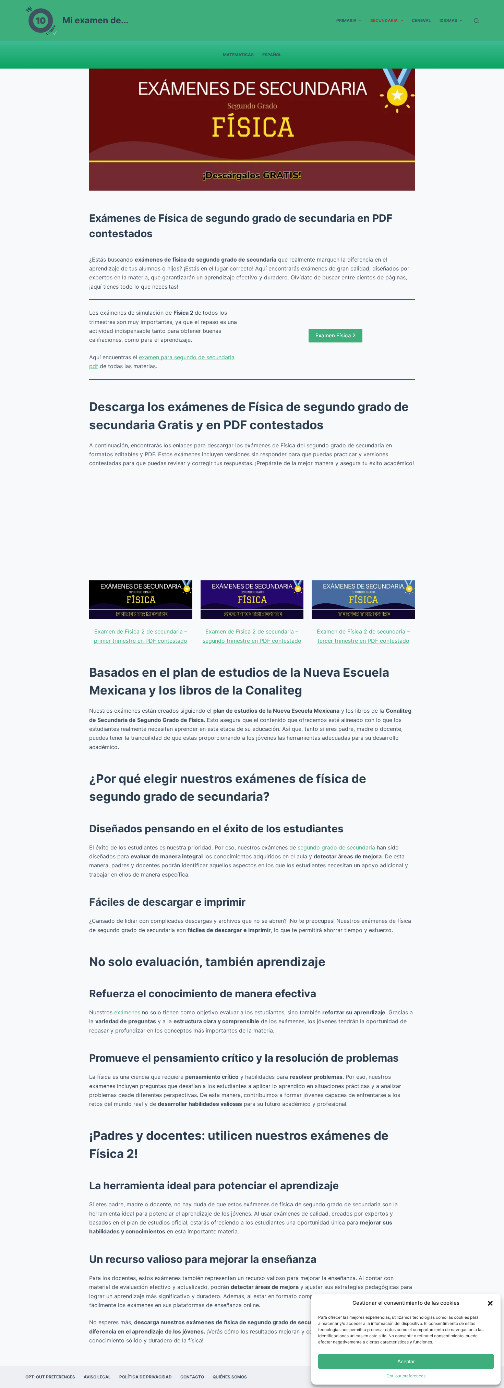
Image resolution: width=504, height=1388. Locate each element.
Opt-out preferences (405, 1375)
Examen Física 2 (335, 335)
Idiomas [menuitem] (448, 20)
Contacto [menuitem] (192, 1376)
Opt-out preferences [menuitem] (50, 1376)
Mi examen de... (95, 20)
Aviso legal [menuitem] (97, 1376)
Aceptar (406, 1361)
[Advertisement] (252, 524)
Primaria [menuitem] (346, 20)
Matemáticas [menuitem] (238, 54)
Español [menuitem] (271, 54)
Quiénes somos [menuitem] (230, 1376)
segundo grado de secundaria (336, 847)
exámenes (127, 1012)
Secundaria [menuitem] (384, 20)
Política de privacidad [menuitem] (145, 1376)
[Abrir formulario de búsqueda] (476, 20)
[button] (490, 1303)
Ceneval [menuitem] (421, 20)
